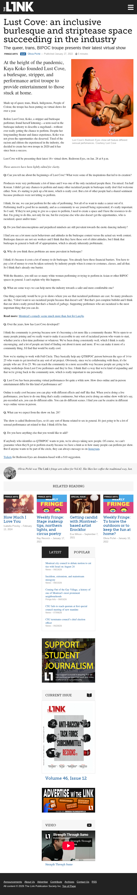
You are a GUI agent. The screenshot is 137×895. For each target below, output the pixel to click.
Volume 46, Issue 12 (66, 778)
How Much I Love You (15, 519)
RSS (94, 881)
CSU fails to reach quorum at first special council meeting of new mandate (66, 607)
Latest (55, 552)
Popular (82, 552)
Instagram (93, 449)
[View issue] (68, 772)
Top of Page (69, 886)
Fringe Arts (50, 599)
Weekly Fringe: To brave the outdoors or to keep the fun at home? (117, 525)
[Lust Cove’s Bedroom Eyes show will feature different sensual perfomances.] (102, 98)
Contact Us (83, 881)
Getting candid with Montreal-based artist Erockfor (84, 523)
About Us (29, 881)
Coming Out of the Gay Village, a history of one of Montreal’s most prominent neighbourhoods (67, 593)
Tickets (8, 457)
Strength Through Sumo (59, 864)
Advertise (42, 881)
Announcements (13, 881)
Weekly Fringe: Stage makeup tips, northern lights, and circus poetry (50, 525)
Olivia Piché (34, 53)
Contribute (56, 881)
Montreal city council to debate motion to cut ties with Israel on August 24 (68, 564)
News (48, 569)
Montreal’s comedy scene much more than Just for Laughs (51, 316)
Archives (69, 881)
